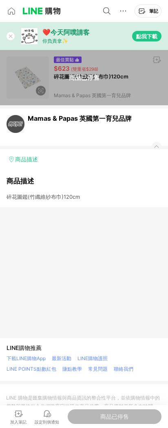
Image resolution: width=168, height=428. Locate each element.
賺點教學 (72, 369)
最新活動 (61, 358)
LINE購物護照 (92, 358)
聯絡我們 (123, 369)
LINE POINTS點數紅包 (31, 369)
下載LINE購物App (26, 358)
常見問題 (98, 369)
